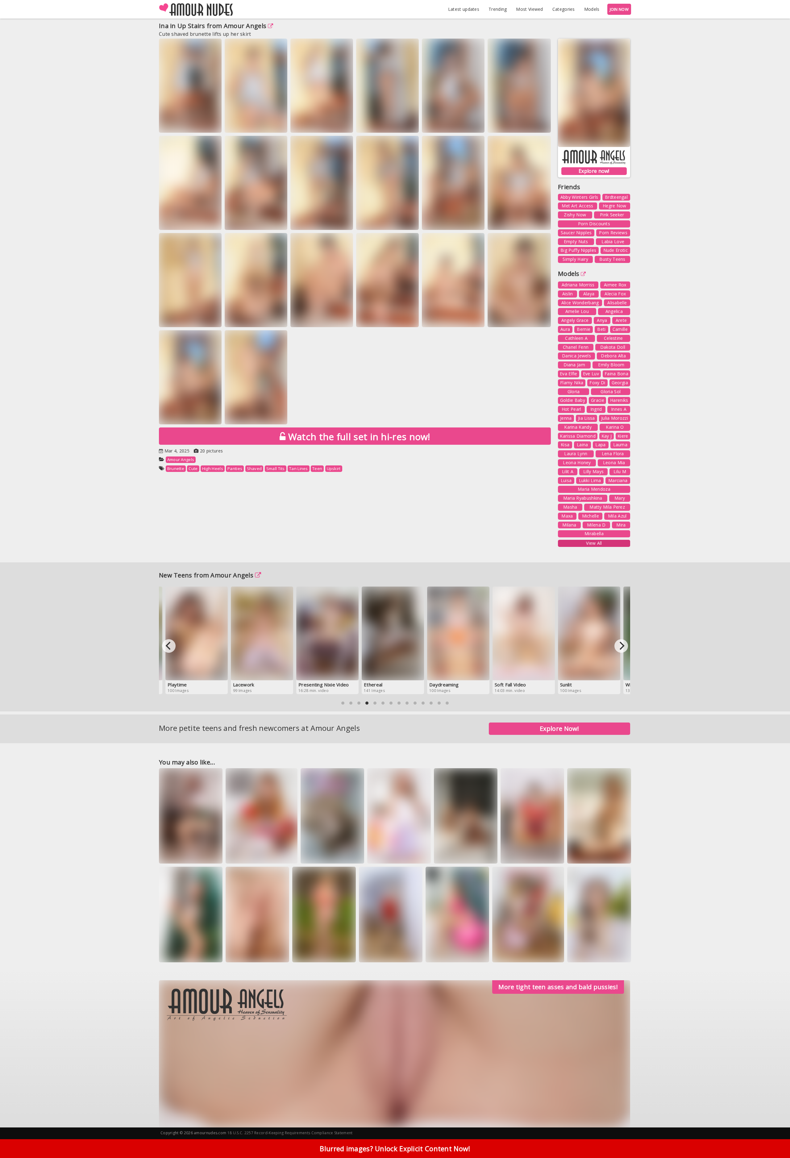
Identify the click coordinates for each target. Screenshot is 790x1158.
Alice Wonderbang (580, 303)
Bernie (583, 329)
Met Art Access (577, 206)
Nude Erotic (615, 250)
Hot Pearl (571, 409)
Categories (563, 9)
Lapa (600, 445)
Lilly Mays (593, 471)
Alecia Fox (615, 294)
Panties (234, 468)
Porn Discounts (594, 224)
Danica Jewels (576, 356)
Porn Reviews (613, 232)
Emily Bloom (611, 365)
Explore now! (594, 171)
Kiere (622, 436)
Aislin (567, 294)
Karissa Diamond (578, 436)
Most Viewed (529, 9)
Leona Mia (614, 462)
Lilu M (619, 471)
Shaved (254, 468)
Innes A (618, 409)
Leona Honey (577, 462)
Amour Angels (245, 26)
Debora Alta (613, 356)
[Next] (621, 646)
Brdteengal (616, 197)
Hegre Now (614, 206)
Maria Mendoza (594, 489)
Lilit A (567, 471)
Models (592, 9)
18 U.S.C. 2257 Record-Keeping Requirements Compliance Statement (290, 1132)
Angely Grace (575, 320)
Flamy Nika (571, 382)
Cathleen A (576, 338)
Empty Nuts (576, 241)
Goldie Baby (572, 400)
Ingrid (596, 409)
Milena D (596, 525)
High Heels (212, 468)
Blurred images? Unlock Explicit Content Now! (395, 1148)
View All (594, 543)
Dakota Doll (612, 347)
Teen (317, 468)
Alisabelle (617, 303)
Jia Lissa (586, 418)
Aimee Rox (615, 285)
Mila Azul (617, 516)
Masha (570, 507)
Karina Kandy (578, 427)
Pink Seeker (612, 215)
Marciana (617, 480)
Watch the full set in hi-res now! (358, 436)
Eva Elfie (568, 374)
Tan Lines (298, 468)
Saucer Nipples (576, 232)
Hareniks (619, 400)
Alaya (589, 294)
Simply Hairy (575, 259)
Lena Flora (613, 453)
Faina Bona (616, 374)
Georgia (620, 382)
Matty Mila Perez (607, 507)
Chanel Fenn (575, 347)
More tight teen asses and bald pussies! (558, 987)
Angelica (614, 311)
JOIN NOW (619, 9)
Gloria (574, 391)
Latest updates (463, 9)
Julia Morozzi (614, 418)
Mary (619, 498)
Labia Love (612, 241)
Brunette (175, 468)
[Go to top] (773, 1138)
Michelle (590, 516)
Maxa (567, 516)
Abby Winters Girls (579, 197)
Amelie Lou (577, 311)
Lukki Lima (590, 480)
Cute (193, 468)
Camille (620, 329)
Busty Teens (612, 259)
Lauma (620, 445)
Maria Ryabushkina (582, 498)
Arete (621, 320)
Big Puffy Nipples (578, 250)
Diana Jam (574, 365)
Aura (565, 329)
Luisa (566, 480)
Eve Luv (591, 374)
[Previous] (169, 646)
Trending (498, 9)
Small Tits (275, 468)
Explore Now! (559, 728)
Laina (582, 445)
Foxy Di (597, 382)
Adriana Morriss (578, 285)
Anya (602, 320)
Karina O (615, 427)
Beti (601, 329)
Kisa (565, 445)
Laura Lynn (575, 453)
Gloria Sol (611, 391)
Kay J (606, 436)
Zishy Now (575, 215)
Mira (621, 525)
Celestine (613, 338)
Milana (569, 525)
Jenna (566, 418)
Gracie (597, 400)
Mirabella (594, 533)
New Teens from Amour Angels (206, 575)
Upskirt (334, 468)
